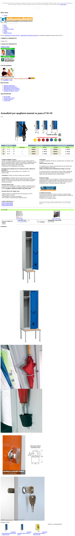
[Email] (2, 117)
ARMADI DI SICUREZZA (10, 87)
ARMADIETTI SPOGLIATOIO (12, 35)
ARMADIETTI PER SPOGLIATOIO (29, 35)
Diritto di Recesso (8, 33)
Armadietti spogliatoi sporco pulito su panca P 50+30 (40, 533)
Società (5, 26)
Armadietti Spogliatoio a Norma (11, 90)
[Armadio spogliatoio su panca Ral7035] (30, 344)
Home (5, 25)
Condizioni (5, 80)
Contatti (5, 31)
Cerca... (2, 22)
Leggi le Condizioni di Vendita (22, 221)
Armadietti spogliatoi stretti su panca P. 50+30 (24, 533)
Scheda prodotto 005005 (7, 204)
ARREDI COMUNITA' (9, 85)
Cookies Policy (7, 100)
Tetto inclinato (19, 218)
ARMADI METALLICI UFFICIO (12, 89)
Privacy (5, 30)
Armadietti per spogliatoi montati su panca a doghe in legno (9, 533)
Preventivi (6, 27)
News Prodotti (7, 96)
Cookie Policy (63, 4)
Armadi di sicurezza (8, 99)
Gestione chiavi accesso (9, 97)
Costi (11, 80)
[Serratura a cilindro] (23, 520)
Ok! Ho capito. (37, 7)
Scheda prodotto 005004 (7, 202)
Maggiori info (37, 8)
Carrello (5, 15)
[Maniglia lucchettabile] (23, 476)
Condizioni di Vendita (9, 29)
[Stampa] (1, 117)
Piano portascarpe (56, 218)
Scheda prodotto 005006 (7, 205)
